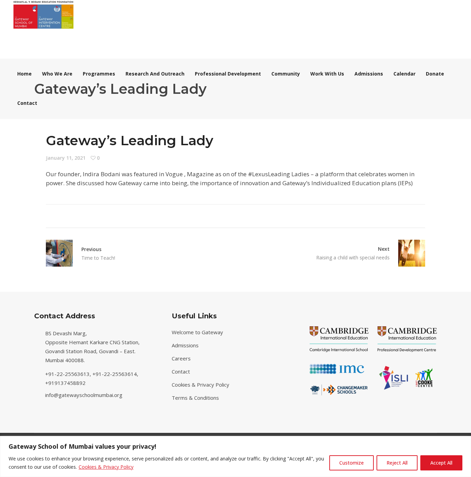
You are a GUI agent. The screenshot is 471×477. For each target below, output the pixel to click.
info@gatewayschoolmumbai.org (83, 394)
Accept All (441, 462)
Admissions (185, 345)
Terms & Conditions (195, 397)
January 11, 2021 (66, 158)
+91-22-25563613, (68, 373)
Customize (351, 462)
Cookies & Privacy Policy (106, 467)
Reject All (397, 462)
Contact (181, 371)
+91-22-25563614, (116, 373)
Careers (181, 358)
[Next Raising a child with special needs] (407, 253)
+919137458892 (65, 382)
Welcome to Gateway (197, 332)
